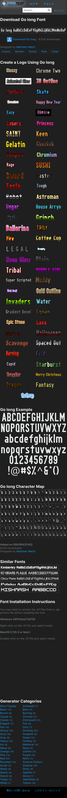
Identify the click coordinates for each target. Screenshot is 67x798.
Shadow (30, 765)
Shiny (28, 768)
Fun (4, 727)
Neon (28, 748)
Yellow (29, 782)
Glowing (30, 730)
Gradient (30, 734)
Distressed (32, 720)
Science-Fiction (33, 761)
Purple (29, 755)
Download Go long (24, 39)
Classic (6, 51)
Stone (28, 776)
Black (6, 709)
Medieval (30, 744)
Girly (27, 727)
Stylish (33, 51)
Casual (6, 716)
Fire (27, 723)
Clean (54, 51)
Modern (19, 51)
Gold (5, 734)
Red (5, 758)
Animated (30, 706)
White (5, 782)
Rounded (8, 761)
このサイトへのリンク (47, 790)
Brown (6, 713)
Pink (5, 755)
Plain (44, 51)
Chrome (30, 716)
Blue (27, 709)
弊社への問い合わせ (18, 790)
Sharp (5, 768)
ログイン (59, 10)
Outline (29, 751)
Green (29, 737)
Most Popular (8, 706)
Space (6, 772)
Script (5, 765)
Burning (29, 713)
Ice (3, 744)
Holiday (29, 741)
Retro (28, 758)
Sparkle (29, 772)
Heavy (6, 741)
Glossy (6, 730)
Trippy (6, 779)
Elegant (7, 723)
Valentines (31, 779)
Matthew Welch (25, 47)
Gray (5, 737)
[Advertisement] (33, 669)
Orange (7, 751)
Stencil (6, 776)
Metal (5, 748)
